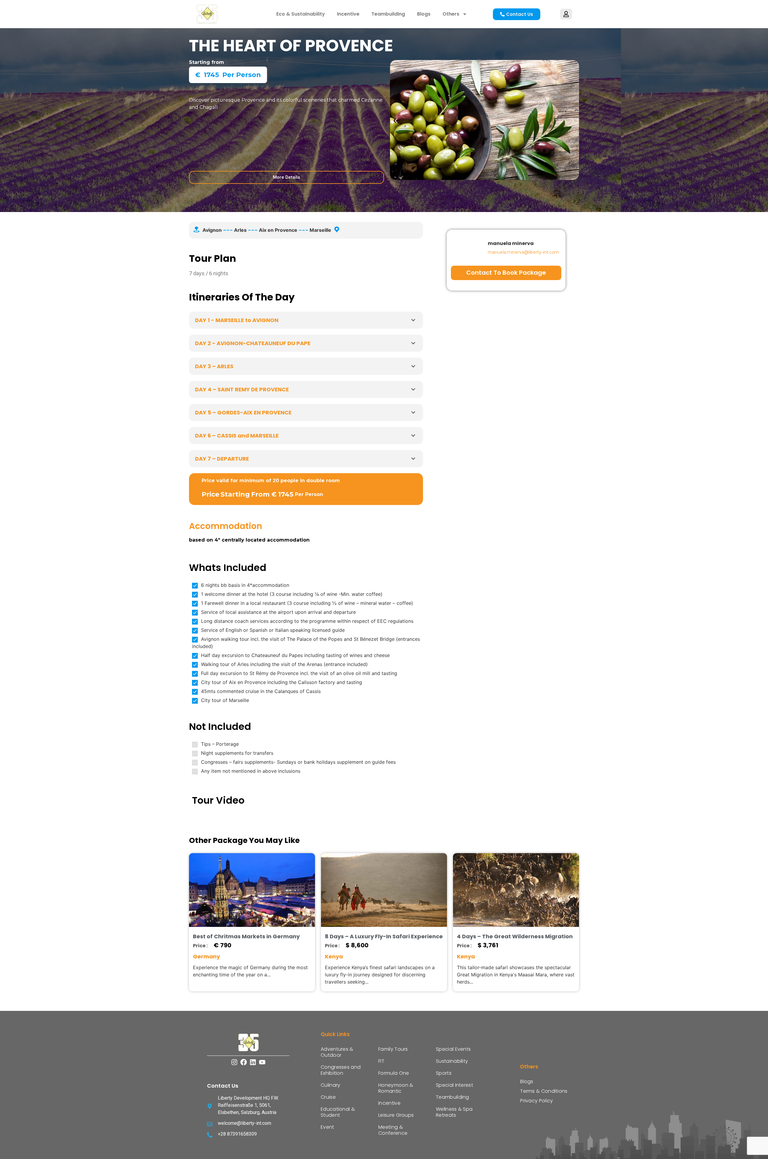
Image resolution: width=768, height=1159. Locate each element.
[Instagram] (234, 1062)
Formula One (393, 1073)
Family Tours (393, 1049)
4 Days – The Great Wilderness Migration (515, 936)
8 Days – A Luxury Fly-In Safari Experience (384, 936)
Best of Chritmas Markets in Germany (246, 936)
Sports (444, 1073)
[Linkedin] (253, 1062)
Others (450, 13)
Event (327, 1127)
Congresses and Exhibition (341, 1070)
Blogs (423, 13)
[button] (396, 121)
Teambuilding (388, 13)
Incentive (348, 13)
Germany (206, 956)
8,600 (359, 945)
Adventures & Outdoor (337, 1052)
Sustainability (452, 1061)
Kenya (334, 956)
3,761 (490, 945)
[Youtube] (262, 1062)
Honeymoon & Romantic (395, 1088)
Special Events (453, 1049)
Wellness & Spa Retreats (454, 1112)
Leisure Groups (396, 1115)
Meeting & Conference (392, 1130)
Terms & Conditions (543, 1091)
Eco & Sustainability (300, 13)
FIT (381, 1061)
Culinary (330, 1085)
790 (225, 945)
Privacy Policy (536, 1100)
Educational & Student (338, 1112)
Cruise (328, 1097)
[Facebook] (243, 1062)
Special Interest (454, 1085)
